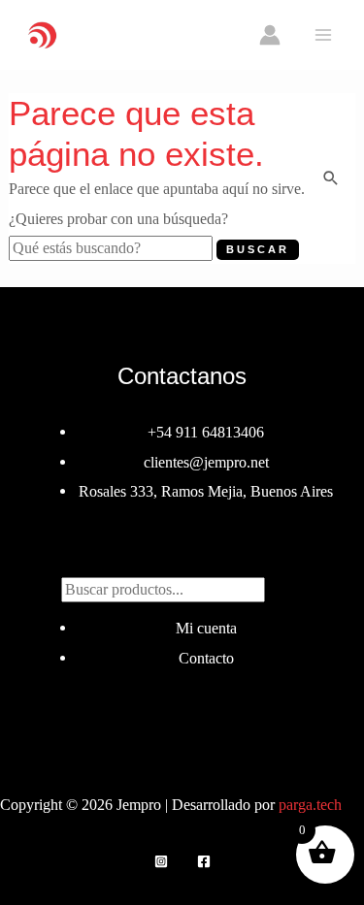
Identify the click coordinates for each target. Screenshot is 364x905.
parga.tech (310, 804)
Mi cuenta (206, 628)
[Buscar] (284, 585)
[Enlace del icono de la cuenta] (270, 35)
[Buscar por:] (112, 248)
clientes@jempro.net (206, 462)
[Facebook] (204, 861)
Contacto (206, 658)
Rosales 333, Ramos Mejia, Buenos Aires (206, 491)
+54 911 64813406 (206, 432)
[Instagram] (161, 861)
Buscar (182, 554)
